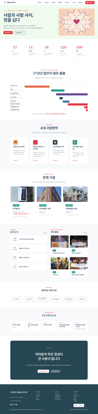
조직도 (37, 397)
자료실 (75, 397)
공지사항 (75, 394)
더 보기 (44, 232)
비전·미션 (38, 394)
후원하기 (91, 2)
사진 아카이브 (76, 396)
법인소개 (40, 2)
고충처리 (75, 401)
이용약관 (79, 409)
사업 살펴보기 (19, 32)
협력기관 (38, 399)
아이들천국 (57, 394)
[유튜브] (16, 404)
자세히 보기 (15, 160)
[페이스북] (11, 404)
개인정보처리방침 (73, 409)
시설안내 (53, 2)
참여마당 (60, 2)
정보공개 (67, 2)
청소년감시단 (57, 397)
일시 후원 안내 (55, 371)
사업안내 (46, 2)
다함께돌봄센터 (58, 396)
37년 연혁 (38, 396)
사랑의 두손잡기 (58, 399)
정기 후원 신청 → (43, 371)
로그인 (74, 2)
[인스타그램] (13, 404)
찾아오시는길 (85, 409)
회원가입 (80, 2)
